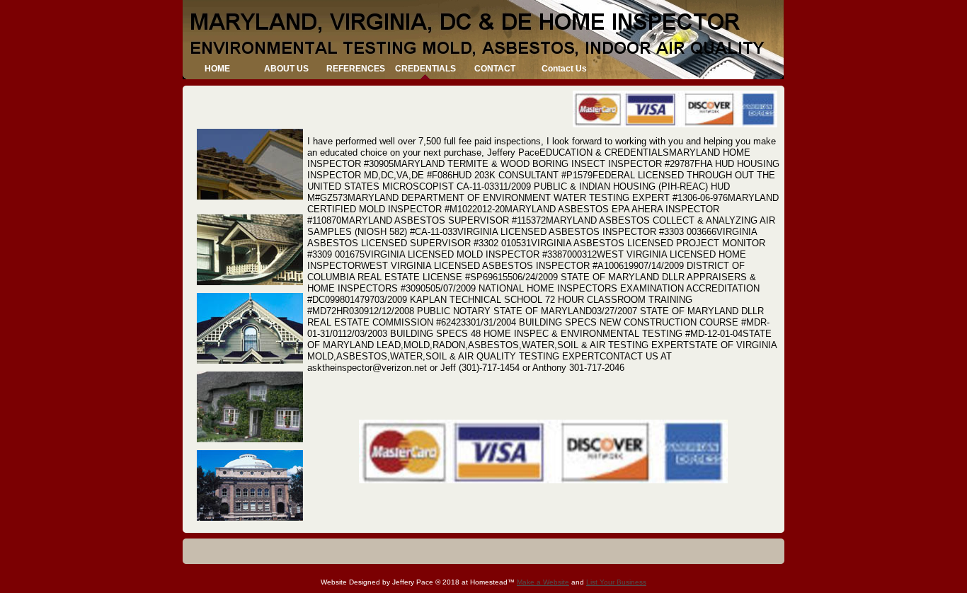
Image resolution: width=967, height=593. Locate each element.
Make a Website (543, 582)
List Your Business (616, 582)
